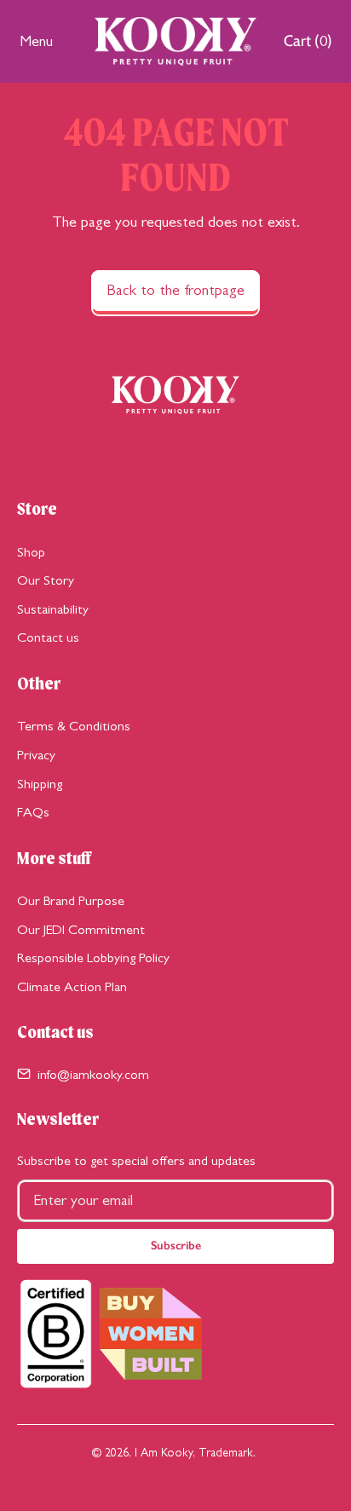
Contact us (48, 637)
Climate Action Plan (72, 986)
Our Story (45, 580)
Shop (31, 552)
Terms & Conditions (73, 726)
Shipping (39, 784)
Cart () (307, 45)
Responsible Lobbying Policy (93, 957)
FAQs (33, 812)
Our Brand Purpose (70, 900)
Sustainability (53, 609)
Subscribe (176, 1245)
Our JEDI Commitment (81, 929)
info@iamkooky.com (93, 1074)
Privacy (36, 755)
